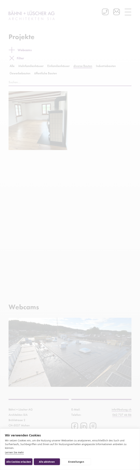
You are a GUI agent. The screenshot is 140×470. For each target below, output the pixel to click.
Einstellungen (76, 461)
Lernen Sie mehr (14, 452)
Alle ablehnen (47, 461)
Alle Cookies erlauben (18, 461)
